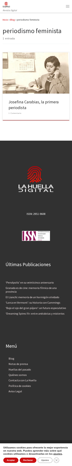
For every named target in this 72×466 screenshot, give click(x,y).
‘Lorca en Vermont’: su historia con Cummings (33, 302)
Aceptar (11, 460)
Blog (12, 19)
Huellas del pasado (20, 369)
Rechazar (28, 460)
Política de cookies (20, 386)
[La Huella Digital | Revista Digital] (6, 4)
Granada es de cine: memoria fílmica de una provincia (31, 289)
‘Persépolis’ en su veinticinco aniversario (30, 282)
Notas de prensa (18, 364)
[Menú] (67, 6)
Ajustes (45, 460)
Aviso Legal (15, 391)
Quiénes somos (18, 375)
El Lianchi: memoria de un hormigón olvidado (32, 297)
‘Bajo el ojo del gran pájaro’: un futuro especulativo (36, 308)
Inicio (5, 19)
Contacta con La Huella (22, 380)
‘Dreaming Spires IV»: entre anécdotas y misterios (35, 313)
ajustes (57, 453)
